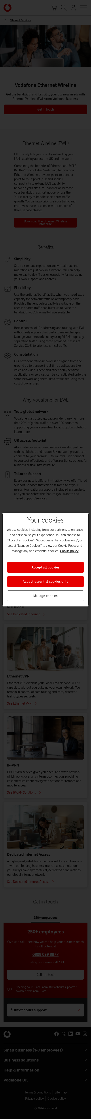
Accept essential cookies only (45, 582)
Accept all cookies (45, 567)
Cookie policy (69, 551)
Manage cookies (45, 596)
